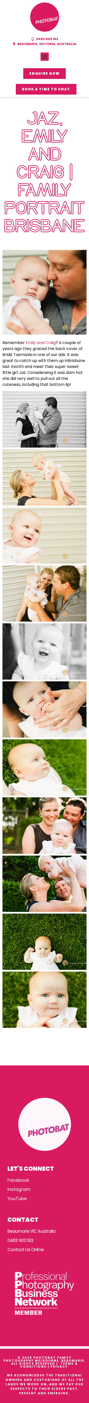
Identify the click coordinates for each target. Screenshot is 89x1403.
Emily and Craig (40, 343)
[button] (45, 57)
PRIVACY (59, 1366)
